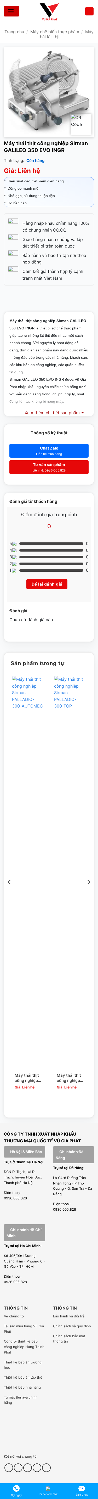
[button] (89, 11)
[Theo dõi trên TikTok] (18, 1467)
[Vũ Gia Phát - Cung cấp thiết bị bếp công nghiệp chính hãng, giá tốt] (49, 11)
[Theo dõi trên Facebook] (8, 1467)
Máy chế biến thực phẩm (54, 31)
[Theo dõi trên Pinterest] (27, 1467)
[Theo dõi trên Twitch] (46, 1467)
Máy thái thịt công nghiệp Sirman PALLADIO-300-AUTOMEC (27, 1078)
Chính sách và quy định (72, 1326)
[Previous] (10, 892)
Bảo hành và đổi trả (68, 1316)
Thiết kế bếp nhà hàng (22, 1387)
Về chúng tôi (14, 1316)
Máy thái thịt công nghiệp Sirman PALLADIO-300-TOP (69, 1078)
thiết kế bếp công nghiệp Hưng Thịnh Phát (24, 1346)
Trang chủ (14, 31)
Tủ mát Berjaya (16, 1397)
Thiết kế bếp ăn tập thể (23, 1377)
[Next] (88, 892)
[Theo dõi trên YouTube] (37, 1467)
